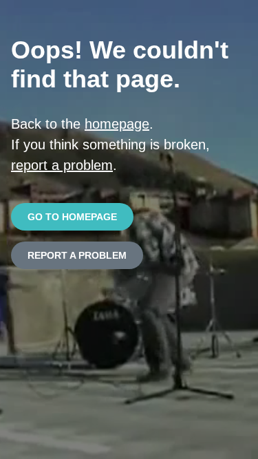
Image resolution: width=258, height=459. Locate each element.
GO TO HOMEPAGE (72, 216)
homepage (117, 123)
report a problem (62, 165)
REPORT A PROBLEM (77, 255)
